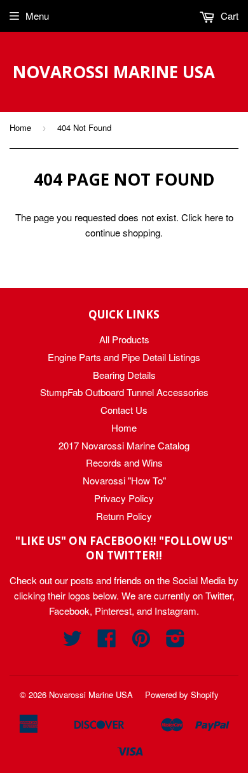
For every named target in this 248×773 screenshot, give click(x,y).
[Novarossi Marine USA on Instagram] (175, 641)
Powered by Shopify (182, 694)
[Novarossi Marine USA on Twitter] (72, 641)
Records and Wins (124, 462)
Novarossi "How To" (124, 480)
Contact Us (124, 409)
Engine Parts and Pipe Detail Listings (124, 357)
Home (20, 127)
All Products (124, 339)
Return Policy (124, 516)
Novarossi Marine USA (114, 71)
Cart (228, 15)
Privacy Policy (124, 498)
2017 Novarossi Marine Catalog (124, 445)
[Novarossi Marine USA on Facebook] (106, 641)
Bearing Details (124, 374)
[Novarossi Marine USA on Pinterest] (141, 641)
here (214, 217)
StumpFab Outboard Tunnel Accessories (124, 392)
